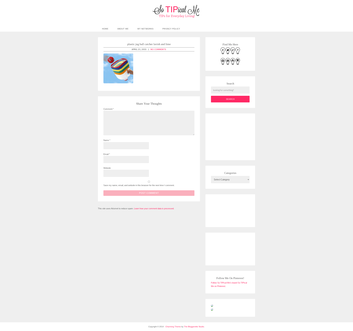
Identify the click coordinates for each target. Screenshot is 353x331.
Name (106, 140)
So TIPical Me (176, 11)
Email (106, 154)
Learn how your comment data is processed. (154, 208)
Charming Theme (173, 326)
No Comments (158, 49)
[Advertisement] (231, 136)
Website (107, 168)
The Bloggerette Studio (194, 326)
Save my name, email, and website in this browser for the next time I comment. (138, 185)
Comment (108, 109)
